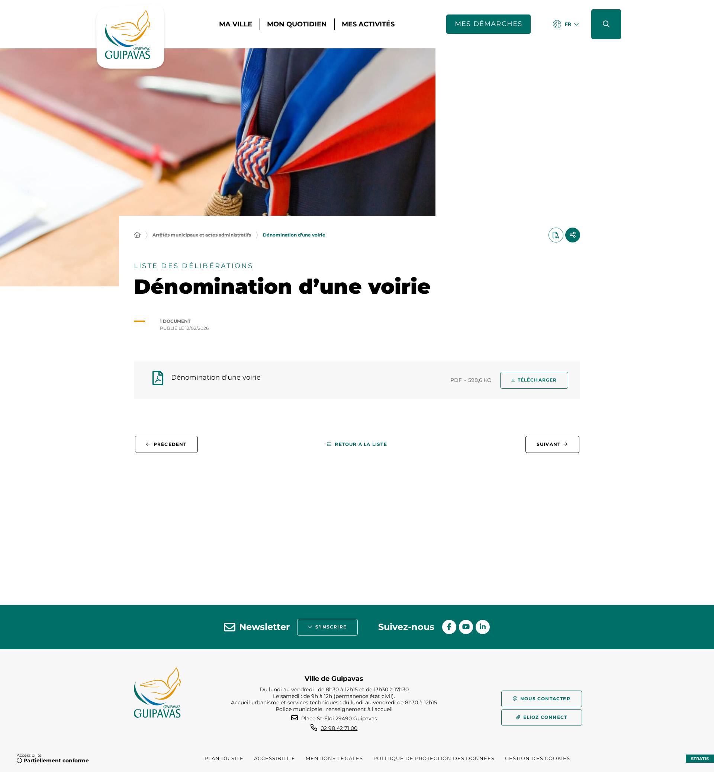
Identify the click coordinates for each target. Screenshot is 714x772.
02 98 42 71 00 (339, 728)
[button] (606, 24)
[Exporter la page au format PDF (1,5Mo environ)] (556, 235)
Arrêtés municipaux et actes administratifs (201, 235)
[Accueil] (137, 235)
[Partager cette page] (572, 235)
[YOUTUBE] (466, 627)
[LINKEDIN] (482, 627)
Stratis (700, 758)
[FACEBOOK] (449, 627)
